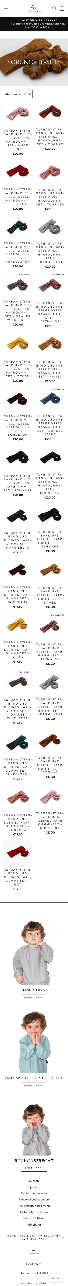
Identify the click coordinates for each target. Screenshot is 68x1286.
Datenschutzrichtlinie (34, 1212)
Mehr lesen (34, 997)
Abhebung (34, 1224)
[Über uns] (34, 947)
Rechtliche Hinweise (34, 1193)
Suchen (34, 1181)
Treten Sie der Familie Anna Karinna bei (33, 1237)
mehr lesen (34, 1085)
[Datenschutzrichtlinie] (34, 1040)
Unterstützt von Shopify (34, 1282)
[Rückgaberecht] (34, 1125)
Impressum (34, 1187)
